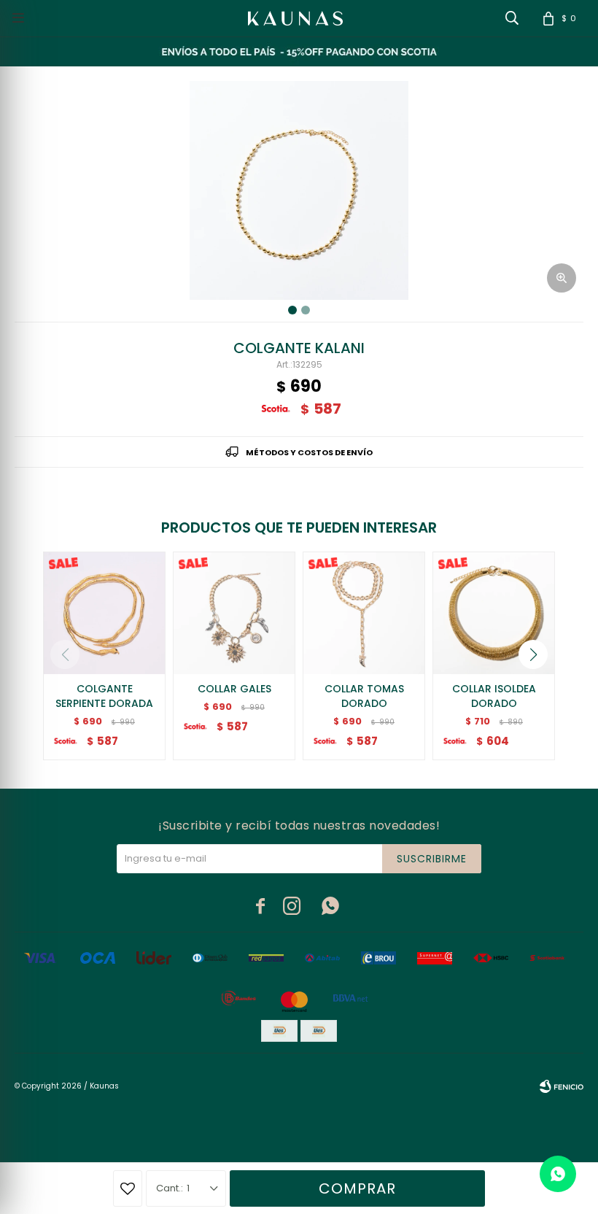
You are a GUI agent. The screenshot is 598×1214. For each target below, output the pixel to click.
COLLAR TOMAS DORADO (364, 696)
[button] (533, 654)
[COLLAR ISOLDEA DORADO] (493, 613)
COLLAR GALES (234, 688)
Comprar (357, 1188)
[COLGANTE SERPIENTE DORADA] (104, 613)
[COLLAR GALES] (234, 613)
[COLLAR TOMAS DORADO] (364, 613)
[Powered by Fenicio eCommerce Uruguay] (561, 1086)
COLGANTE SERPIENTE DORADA (104, 696)
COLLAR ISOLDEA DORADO (494, 696)
